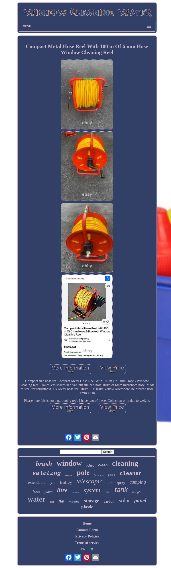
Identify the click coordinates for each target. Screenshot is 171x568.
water (36, 499)
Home (87, 523)
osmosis (75, 492)
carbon (109, 501)
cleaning (125, 463)
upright (136, 492)
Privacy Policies (87, 536)
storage (91, 500)
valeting (46, 473)
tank (121, 490)
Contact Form (87, 530)
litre (62, 490)
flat (61, 501)
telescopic (89, 481)
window (69, 463)
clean (103, 465)
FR (90, 549)
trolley (66, 482)
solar (124, 500)
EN (83, 549)
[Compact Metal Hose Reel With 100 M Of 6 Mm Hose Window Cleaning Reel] (87, 95)
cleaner (131, 474)
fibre (107, 492)
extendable (36, 482)
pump (49, 492)
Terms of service (87, 543)
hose (36, 491)
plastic (87, 506)
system (92, 490)
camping (138, 482)
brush (44, 463)
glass (52, 483)
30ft (109, 483)
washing (74, 501)
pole (83, 472)
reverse (68, 475)
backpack (99, 475)
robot (90, 465)
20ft (52, 501)
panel (140, 500)
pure (111, 474)
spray (121, 483)
